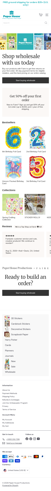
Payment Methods (9, 393)
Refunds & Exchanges (10, 400)
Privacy (5, 406)
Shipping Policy (8, 396)
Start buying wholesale (25, 80)
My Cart (5, 426)
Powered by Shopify (10, 485)
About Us (6, 390)
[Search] (46, 22)
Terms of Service (9, 409)
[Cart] (41, 15)
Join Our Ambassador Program (15, 403)
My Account (7, 419)
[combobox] (25, 22)
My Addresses (8, 423)
